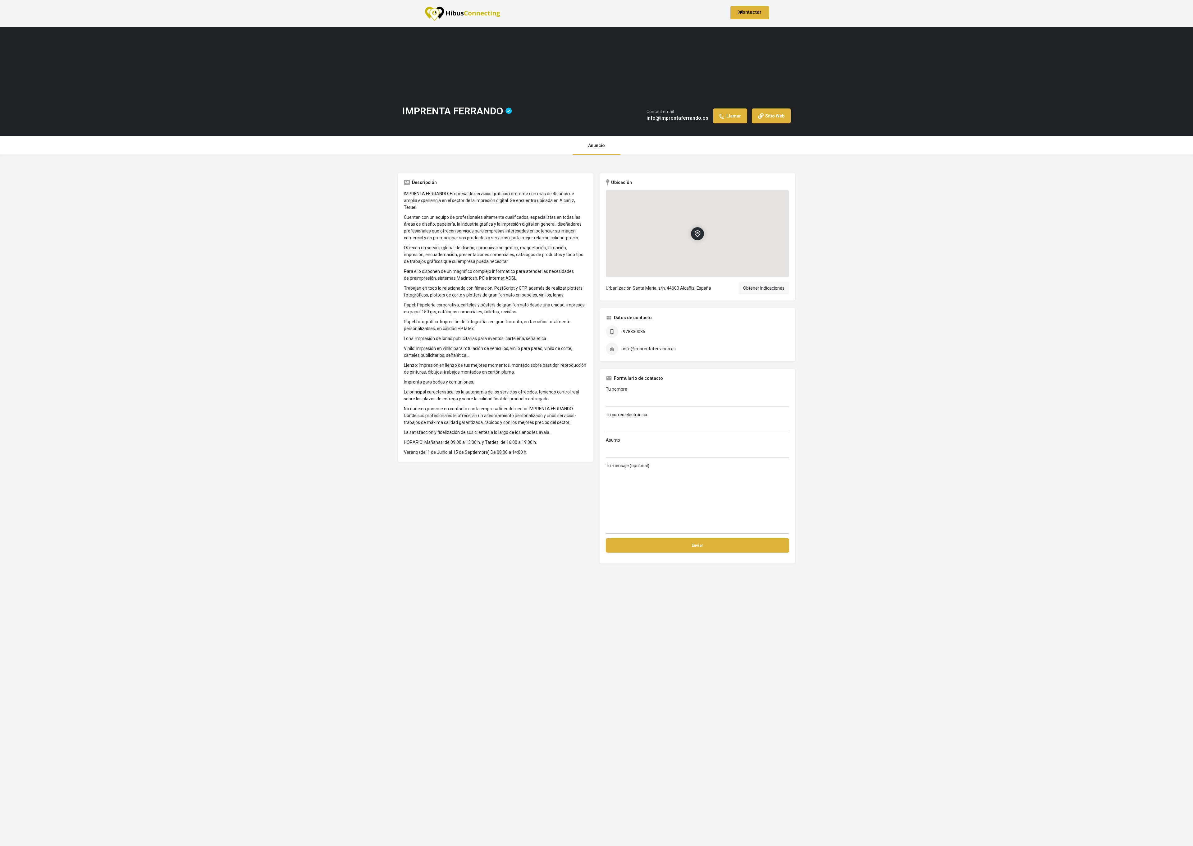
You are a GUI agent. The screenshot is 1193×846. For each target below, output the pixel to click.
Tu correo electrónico (626, 414)
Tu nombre (616, 389)
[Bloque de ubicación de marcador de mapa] (697, 233)
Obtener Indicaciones (763, 288)
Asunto (613, 440)
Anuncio (596, 145)
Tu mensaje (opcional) (627, 465)
